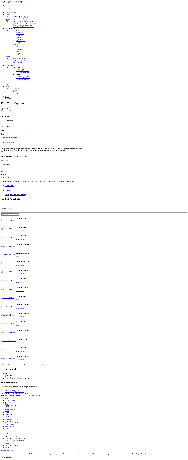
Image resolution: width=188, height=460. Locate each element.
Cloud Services (21, 48)
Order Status (8, 375)
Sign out (15, 93)
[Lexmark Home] (17, 2)
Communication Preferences (13, 423)
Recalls (7, 447)
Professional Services (19, 64)
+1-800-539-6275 (9, 390)
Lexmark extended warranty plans (23, 27)
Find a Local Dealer (7, 178)
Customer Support (10, 409)
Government (20, 34)
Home (7, 97)
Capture (18, 53)
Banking (19, 32)
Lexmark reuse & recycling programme (25, 23)
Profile (15, 90)
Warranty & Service (22, 72)
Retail (18, 42)
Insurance (19, 37)
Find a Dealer (9, 416)
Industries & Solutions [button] (11, 28)
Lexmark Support (31, 395)
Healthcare (19, 35)
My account (16, 88)
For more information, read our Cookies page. (139, 454)
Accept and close (6, 457)
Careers (7, 412)
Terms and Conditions (11, 445)
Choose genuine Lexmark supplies (23, 21)
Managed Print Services (20, 60)
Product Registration (22, 71)
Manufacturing (21, 41)
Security (19, 50)
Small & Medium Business (21, 16)
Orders (15, 92)
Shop (6, 85)
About (7, 411)
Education (19, 39)
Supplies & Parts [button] (10, 20)
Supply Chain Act (10, 406)
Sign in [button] (7, 86)
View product (20, 222)
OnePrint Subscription (19, 58)
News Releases (9, 402)
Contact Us (8, 414)
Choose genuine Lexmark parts (22, 25)
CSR (6, 404)
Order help (8, 373)
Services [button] (7, 57)
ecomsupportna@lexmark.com (14, 392)
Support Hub (20, 69)
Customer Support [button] (10, 65)
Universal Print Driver (23, 78)
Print (17, 51)
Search (7, 9)
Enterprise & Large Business (21, 18)
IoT (17, 46)
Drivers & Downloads (23, 76)
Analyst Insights (10, 426)
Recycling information (12, 377)
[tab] (96, 185)
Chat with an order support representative (17, 378)
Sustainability (9, 421)
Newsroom (8, 419)
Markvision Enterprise (23, 79)
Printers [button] (7, 14)
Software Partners (21, 55)
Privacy (7, 444)
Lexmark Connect (10, 400)
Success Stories (9, 425)
